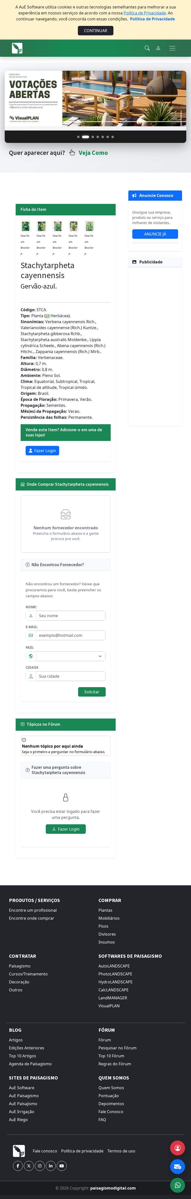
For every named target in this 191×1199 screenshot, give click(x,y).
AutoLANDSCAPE (114, 966)
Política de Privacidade (145, 13)
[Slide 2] (85, 137)
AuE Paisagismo (24, 1095)
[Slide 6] (107, 137)
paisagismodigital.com (113, 1188)
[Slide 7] (112, 137)
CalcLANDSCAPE (113, 990)
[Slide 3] (93, 137)
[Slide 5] (102, 137)
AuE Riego (18, 1119)
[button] (18, 1166)
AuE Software (21, 1087)
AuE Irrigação (21, 1111)
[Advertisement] (155, 345)
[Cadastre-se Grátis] (177, 1147)
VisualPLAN (109, 1006)
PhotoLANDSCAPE (115, 974)
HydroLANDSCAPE (115, 982)
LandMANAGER (112, 998)
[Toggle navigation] (172, 48)
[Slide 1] (78, 137)
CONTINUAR (95, 30)
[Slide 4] (97, 137)
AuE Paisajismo (23, 1103)
